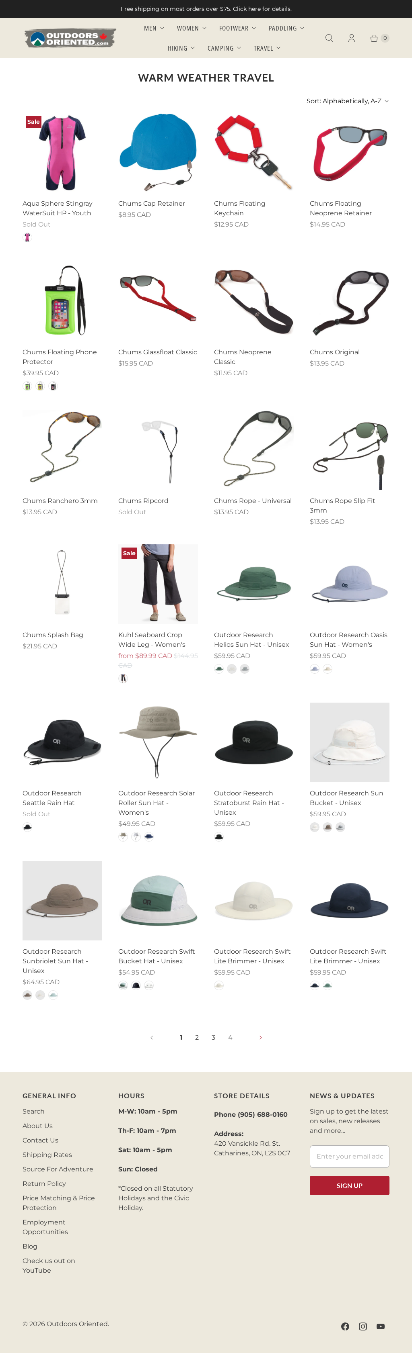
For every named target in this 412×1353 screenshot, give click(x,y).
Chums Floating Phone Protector (60, 357)
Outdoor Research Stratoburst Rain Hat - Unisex (249, 802)
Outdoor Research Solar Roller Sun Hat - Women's (156, 802)
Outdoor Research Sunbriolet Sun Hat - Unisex (55, 961)
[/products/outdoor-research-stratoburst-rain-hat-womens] (254, 742)
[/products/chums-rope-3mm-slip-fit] (349, 450)
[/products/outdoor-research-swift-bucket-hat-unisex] (158, 900)
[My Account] (351, 38)
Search (34, 1111)
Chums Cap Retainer (151, 203)
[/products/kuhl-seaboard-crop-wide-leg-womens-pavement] (158, 584)
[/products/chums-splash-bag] (62, 584)
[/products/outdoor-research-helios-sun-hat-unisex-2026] (254, 584)
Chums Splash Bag (53, 635)
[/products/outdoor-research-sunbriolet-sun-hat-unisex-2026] (62, 900)
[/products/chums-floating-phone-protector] (62, 301)
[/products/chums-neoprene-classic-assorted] (254, 301)
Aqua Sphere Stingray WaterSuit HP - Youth (58, 208)
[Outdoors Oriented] (71, 38)
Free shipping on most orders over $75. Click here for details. (206, 8)
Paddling (283, 28)
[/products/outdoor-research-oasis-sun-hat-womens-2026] (349, 584)
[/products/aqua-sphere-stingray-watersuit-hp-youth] (62, 152)
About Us (38, 1126)
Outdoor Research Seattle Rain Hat (52, 798)
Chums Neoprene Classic (243, 357)
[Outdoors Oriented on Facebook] (345, 1326)
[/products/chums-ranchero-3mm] (62, 450)
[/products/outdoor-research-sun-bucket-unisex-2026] (349, 742)
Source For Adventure (58, 1169)
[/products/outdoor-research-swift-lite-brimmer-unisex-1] (349, 900)
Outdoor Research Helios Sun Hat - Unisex (251, 639)
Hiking (177, 48)
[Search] (329, 38)
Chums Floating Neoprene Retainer (341, 208)
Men (150, 28)
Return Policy (44, 1183)
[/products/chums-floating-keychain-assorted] (254, 152)
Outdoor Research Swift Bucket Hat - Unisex (156, 956)
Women (188, 28)
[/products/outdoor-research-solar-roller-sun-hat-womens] (158, 742)
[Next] (261, 1037)
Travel (263, 48)
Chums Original (335, 352)
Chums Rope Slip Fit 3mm (342, 505)
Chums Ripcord (143, 501)
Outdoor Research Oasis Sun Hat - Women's (348, 639)
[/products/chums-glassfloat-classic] (158, 301)
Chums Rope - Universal (253, 501)
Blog (30, 1246)
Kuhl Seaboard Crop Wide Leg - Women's (151, 639)
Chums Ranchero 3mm (60, 501)
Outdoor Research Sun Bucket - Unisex (346, 798)
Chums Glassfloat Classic (157, 352)
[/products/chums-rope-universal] (254, 450)
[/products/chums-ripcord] (158, 450)
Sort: (344, 101)
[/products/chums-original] (349, 301)
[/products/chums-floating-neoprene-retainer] (349, 152)
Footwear (234, 28)
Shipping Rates (47, 1155)
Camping (221, 48)
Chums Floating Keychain (240, 208)
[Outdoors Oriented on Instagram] (363, 1326)
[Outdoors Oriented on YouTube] (380, 1326)
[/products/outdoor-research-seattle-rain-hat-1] (62, 742)
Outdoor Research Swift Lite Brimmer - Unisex (252, 956)
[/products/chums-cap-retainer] (158, 152)
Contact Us (40, 1140)
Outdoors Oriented (77, 1324)
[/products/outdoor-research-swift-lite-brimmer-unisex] (254, 900)
